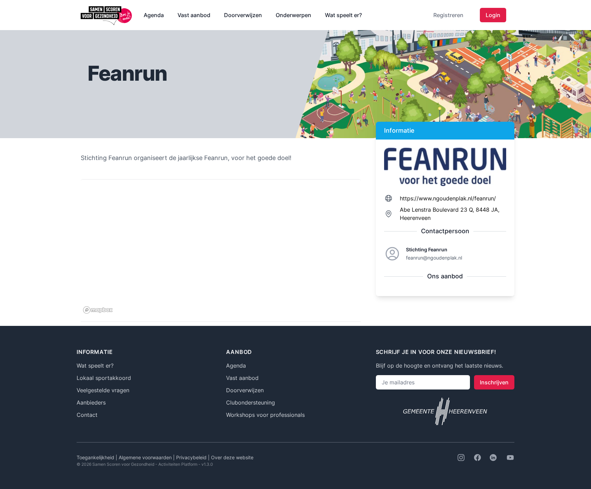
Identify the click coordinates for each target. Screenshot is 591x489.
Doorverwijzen (243, 15)
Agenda (154, 15)
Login (493, 15)
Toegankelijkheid (96, 457)
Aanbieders (91, 402)
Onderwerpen (293, 15)
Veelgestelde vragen (103, 390)
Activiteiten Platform (177, 464)
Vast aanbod (194, 15)
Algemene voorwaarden (146, 457)
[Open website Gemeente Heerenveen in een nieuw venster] (445, 411)
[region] (221, 248)
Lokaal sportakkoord (104, 377)
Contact (87, 414)
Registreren (448, 15)
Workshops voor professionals (265, 414)
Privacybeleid (192, 457)
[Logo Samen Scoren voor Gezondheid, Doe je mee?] (106, 15)
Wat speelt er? (343, 15)
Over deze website (232, 457)
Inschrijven (494, 382)
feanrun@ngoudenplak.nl (434, 258)
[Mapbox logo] (98, 310)
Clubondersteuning (250, 402)
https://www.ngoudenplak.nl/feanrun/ (448, 198)
